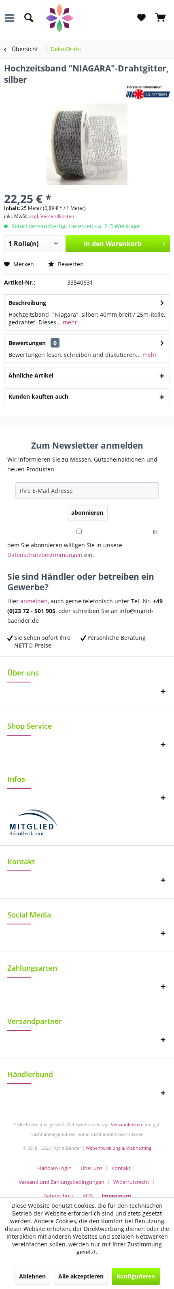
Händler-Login (54, 1168)
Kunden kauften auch (38, 396)
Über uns (91, 1168)
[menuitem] (11, 18)
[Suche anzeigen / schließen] (28, 18)
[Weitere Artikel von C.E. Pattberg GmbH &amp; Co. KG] (147, 92)
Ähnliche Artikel (30, 375)
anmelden (34, 601)
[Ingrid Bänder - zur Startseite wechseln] (87, 18)
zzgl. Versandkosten (51, 216)
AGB (88, 1195)
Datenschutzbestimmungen (45, 555)
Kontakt (121, 1168)
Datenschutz (58, 1195)
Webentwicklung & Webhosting (118, 1148)
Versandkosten (126, 1124)
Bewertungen (27, 343)
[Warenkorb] (161, 18)
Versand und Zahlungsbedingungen (61, 1181)
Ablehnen (32, 1276)
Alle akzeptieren (81, 1276)
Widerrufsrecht (131, 1181)
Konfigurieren (136, 1276)
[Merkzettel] (141, 18)
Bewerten (70, 264)
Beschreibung (27, 303)
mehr (69, 322)
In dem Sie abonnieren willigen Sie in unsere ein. (82, 543)
